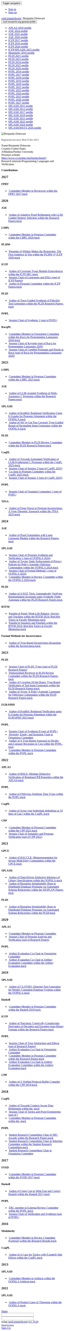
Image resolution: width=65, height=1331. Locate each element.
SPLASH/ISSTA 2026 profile (24, 127)
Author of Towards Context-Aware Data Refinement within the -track (30, 1107)
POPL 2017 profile (18, 74)
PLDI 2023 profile (18, 59)
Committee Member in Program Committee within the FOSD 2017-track (32, 1176)
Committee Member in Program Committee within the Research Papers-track (32, 1057)
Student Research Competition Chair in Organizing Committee (30, 1152)
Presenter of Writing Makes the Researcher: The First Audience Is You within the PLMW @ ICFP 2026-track (35, 254)
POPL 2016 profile (18, 71)
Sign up (12, 12)
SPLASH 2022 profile (20, 121)
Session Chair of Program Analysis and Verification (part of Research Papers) (30, 938)
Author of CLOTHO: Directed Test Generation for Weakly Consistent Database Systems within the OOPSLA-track (34, 989)
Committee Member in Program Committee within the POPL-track (32, 752)
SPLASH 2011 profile (20, 105)
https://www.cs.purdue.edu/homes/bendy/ (24, 158)
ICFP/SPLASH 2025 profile (24, 49)
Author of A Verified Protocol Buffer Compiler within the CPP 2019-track (34, 1083)
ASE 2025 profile (18, 34)
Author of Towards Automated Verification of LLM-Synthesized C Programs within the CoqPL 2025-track (35, 462)
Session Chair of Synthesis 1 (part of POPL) (33, 320)
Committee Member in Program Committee (32, 933)
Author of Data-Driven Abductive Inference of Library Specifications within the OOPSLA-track (35, 879)
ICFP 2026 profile (18, 46)
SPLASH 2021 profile (20, 118)
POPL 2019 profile (18, 80)
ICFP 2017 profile (18, 40)
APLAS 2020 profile (19, 27)
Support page (7, 1325)
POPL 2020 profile (18, 84)
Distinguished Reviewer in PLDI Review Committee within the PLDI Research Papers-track (33, 676)
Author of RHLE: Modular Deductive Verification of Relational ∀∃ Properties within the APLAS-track (35, 777)
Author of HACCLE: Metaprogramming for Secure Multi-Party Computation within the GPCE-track (32, 860)
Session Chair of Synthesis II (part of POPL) (33, 731)
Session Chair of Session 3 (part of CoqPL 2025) (35, 477)
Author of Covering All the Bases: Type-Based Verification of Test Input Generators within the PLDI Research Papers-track (34, 685)
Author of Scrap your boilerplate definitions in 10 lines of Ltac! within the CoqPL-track (35, 812)
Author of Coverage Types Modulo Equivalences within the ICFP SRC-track (35, 273)
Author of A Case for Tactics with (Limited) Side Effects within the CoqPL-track (35, 1256)
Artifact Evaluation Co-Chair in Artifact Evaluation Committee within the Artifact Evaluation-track (30, 962)
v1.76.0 (33, 1321)
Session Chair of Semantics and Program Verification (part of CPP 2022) (30, 835)
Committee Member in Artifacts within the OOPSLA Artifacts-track (31, 1280)
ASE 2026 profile (18, 37)
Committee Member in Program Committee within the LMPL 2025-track (32, 378)
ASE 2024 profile (18, 31)
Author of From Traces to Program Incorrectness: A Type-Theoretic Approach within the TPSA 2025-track (35, 511)
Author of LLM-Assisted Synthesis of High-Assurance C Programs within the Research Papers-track (32, 396)
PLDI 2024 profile (18, 62)
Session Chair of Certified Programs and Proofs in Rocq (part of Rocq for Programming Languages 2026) (35, 352)
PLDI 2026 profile (18, 68)
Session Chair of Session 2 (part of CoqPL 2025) (35, 468)
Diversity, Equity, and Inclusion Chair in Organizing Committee (30, 736)
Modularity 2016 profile (21, 52)
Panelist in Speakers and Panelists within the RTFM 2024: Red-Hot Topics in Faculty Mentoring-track (32, 626)
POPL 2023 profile (18, 90)
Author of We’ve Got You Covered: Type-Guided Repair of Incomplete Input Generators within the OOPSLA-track (35, 425)
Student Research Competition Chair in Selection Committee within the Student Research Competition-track (35, 1144)
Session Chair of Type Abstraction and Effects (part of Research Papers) (33, 1045)
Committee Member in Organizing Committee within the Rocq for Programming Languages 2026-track (33, 337)
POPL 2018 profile (18, 77)
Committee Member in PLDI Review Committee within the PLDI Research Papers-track (35, 444)
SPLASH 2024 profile (20, 124)
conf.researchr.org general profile (19, 21)
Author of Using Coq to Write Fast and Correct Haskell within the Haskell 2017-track (34, 1193)
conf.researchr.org (11, 18)
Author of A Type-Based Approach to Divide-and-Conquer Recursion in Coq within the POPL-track (35, 743)
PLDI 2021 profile (18, 55)
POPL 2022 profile (18, 87)
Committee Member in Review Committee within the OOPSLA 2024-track (35, 578)
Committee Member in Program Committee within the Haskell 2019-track (32, 1008)
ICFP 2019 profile (18, 43)
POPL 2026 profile (18, 99)
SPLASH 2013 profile (20, 109)
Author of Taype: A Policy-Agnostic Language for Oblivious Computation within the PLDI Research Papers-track (34, 694)
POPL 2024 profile (18, 93)
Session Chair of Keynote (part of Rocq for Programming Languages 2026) (32, 345)
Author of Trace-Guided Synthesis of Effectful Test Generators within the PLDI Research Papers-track (36, 303)
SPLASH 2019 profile (20, 115)
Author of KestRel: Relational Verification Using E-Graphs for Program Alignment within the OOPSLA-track (35, 416)
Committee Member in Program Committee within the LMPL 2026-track (32, 236)
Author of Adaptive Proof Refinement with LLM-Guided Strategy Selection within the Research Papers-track (35, 217)
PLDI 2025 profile (18, 65)
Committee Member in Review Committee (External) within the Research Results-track (32, 1239)
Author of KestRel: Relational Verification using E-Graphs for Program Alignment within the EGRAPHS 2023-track (35, 714)
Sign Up (6, 1327)
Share (4, 1311)
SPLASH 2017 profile (20, 112)
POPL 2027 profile (18, 102)
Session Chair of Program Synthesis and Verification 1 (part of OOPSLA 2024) (30, 557)
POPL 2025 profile (18, 96)
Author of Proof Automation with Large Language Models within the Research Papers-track (33, 538)
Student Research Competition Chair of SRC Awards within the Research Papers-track (33, 1136)
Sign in (12, 9)
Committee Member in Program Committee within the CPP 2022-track (32, 829)
